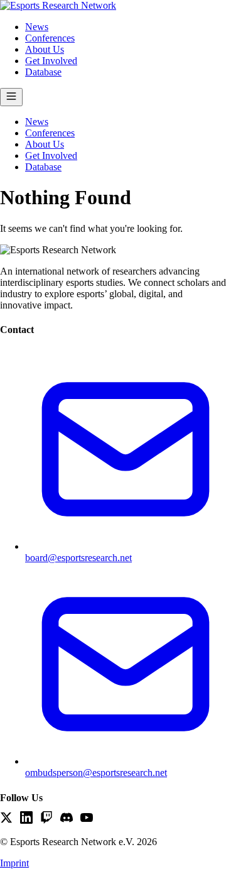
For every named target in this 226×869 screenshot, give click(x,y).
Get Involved (51, 60)
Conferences (50, 38)
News (36, 26)
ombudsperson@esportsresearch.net (96, 772)
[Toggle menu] (11, 97)
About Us (44, 49)
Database (43, 72)
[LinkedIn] (26, 818)
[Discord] (66, 818)
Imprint (14, 863)
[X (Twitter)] (6, 818)
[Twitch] (46, 818)
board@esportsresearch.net (78, 557)
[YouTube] (86, 818)
